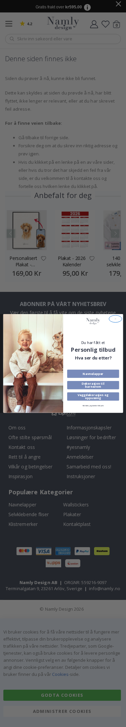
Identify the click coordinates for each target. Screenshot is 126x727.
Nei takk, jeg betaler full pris (92, 406)
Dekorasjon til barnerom (93, 384)
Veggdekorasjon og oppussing (93, 396)
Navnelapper (93, 374)
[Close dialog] (115, 318)
